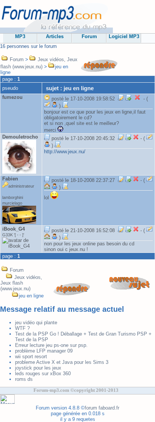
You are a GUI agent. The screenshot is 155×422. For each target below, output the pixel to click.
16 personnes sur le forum (28, 46)
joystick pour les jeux (38, 368)
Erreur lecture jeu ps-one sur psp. (51, 345)
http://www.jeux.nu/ (64, 151)
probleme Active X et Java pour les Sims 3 (61, 362)
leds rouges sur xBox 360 (43, 373)
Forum (89, 36)
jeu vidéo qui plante (36, 322)
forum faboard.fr (102, 408)
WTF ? (22, 328)
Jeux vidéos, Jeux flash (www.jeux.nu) (21, 282)
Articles (55, 36)
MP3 (20, 36)
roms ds (24, 379)
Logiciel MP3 (124, 36)
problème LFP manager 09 (44, 351)
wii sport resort (31, 356)
